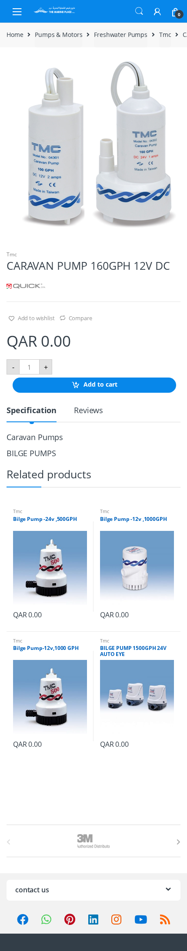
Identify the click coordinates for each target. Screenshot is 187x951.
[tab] (32, 414)
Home (15, 34)
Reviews (88, 410)
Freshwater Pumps (120, 34)
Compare (80, 318)
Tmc (165, 34)
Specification (32, 410)
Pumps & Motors (58, 34)
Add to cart (100, 385)
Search (139, 11)
